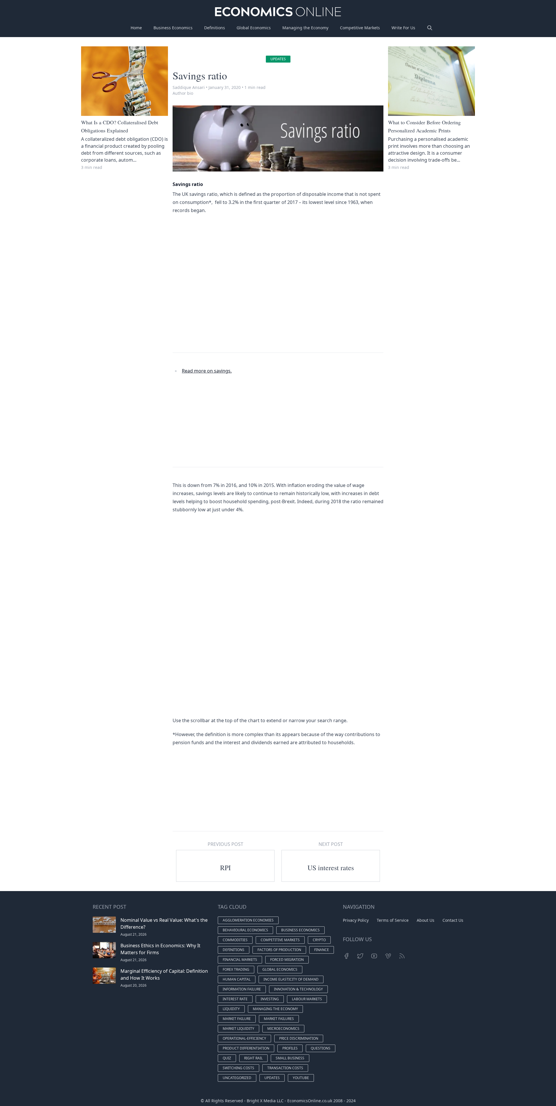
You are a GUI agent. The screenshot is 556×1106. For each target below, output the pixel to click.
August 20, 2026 (133, 985)
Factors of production (279, 949)
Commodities (235, 939)
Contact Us (452, 920)
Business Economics (173, 27)
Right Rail (253, 1058)
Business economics (300, 930)
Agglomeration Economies (248, 920)
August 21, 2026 (133, 934)
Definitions (214, 27)
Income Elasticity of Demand (291, 979)
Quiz (227, 1058)
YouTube (301, 1077)
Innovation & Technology (298, 989)
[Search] (429, 28)
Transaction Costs (285, 1067)
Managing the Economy (305, 27)
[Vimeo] (388, 956)
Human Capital (236, 979)
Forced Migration (287, 959)
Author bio (183, 93)
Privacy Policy (356, 920)
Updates (278, 58)
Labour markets (307, 999)
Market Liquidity (238, 1028)
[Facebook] (346, 956)
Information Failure (242, 989)
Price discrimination (298, 1038)
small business (290, 1058)
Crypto (319, 939)
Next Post (331, 844)
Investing (270, 999)
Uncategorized (237, 1077)
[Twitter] (360, 956)
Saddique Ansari (189, 87)
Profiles (290, 1048)
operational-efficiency (244, 1038)
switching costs (238, 1067)
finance (321, 949)
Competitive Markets (360, 27)
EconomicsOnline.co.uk (309, 1100)
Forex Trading (236, 969)
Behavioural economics (245, 930)
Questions (320, 1048)
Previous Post (225, 844)
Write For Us (403, 27)
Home (136, 27)
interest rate (235, 999)
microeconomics (283, 1028)
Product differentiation (246, 1048)
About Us (425, 920)
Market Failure (237, 1018)
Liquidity (231, 1008)
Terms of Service (393, 920)
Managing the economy (275, 1008)
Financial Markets (240, 959)
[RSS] (402, 956)
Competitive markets (280, 939)
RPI (225, 867)
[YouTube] (374, 956)
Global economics (279, 969)
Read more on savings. (207, 371)
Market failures (279, 1018)
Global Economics (254, 27)
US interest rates (331, 867)
